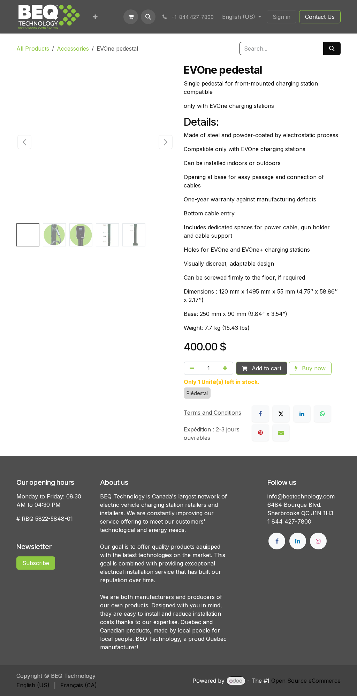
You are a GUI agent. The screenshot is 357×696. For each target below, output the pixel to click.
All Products (32, 48)
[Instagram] (318, 541)
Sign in (281, 16)
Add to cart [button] (265, 368)
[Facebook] (260, 413)
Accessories (73, 48)
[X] (281, 413)
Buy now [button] (313, 368)
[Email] (281, 432)
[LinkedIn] (302, 413)
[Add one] (225, 368)
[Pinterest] (260, 432)
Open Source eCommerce (306, 680)
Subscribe (35, 563)
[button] (148, 16)
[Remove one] (192, 368)
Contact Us (320, 16)
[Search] (332, 48)
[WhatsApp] (322, 413)
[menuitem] (95, 17)
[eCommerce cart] (130, 16)
